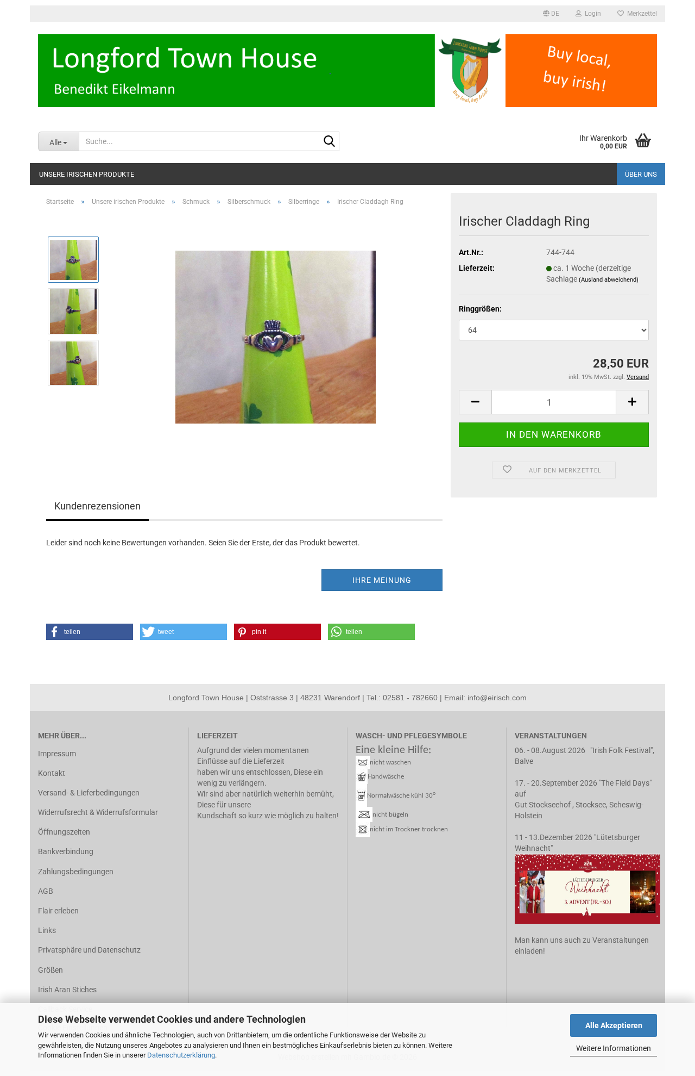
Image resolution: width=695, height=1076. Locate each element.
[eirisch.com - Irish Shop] (347, 71)
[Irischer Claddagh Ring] (275, 336)
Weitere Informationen (613, 1048)
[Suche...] (329, 142)
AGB (45, 891)
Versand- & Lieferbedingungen (89, 792)
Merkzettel (640, 13)
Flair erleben (58, 910)
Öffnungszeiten (64, 832)
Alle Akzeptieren (613, 1025)
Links (47, 930)
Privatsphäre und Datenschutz (89, 950)
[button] (551, 13)
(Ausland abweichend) (609, 279)
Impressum (57, 753)
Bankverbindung (65, 851)
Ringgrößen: (480, 308)
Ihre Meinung (382, 580)
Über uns (641, 174)
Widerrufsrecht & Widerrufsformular (98, 812)
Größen (50, 970)
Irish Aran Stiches (67, 989)
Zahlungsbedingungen (75, 871)
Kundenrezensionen (97, 506)
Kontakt (51, 773)
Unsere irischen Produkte (86, 174)
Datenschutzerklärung (181, 1055)
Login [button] (591, 13)
